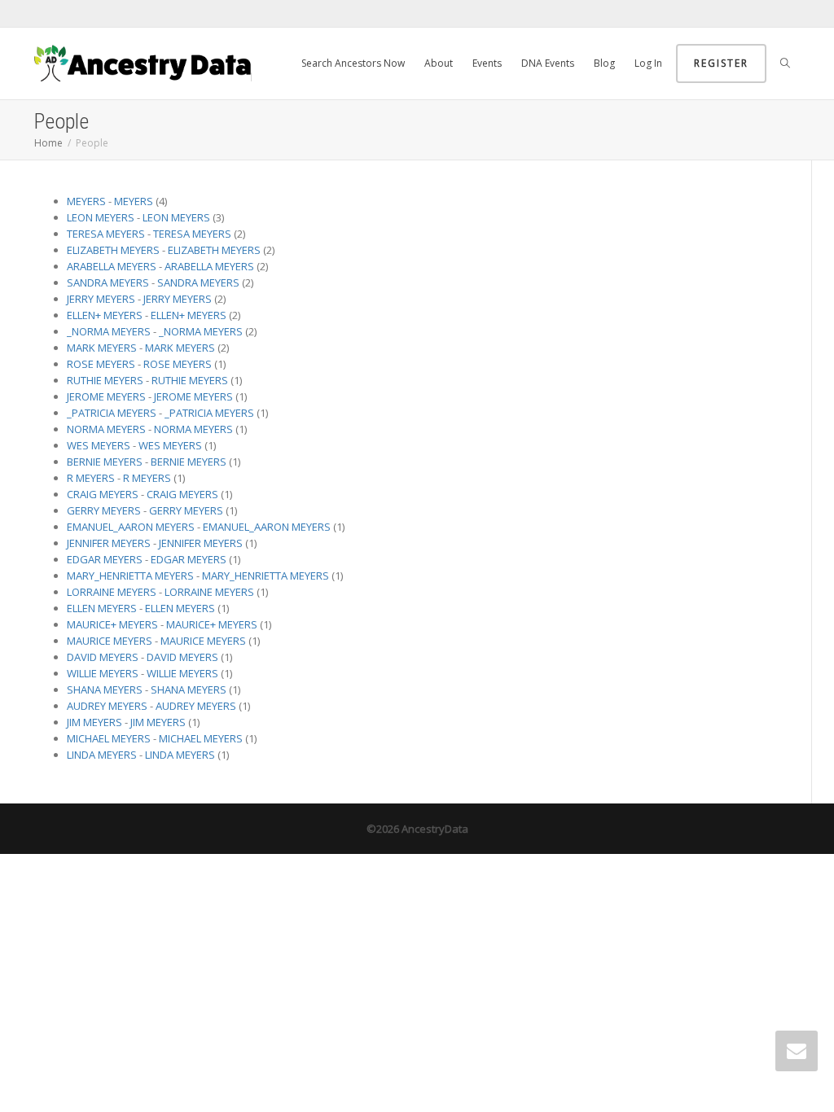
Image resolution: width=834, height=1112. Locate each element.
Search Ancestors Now (353, 63)
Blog (604, 63)
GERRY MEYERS (104, 510)
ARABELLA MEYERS (111, 266)
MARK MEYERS (102, 347)
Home (48, 143)
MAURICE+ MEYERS (112, 624)
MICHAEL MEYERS (109, 738)
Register (721, 63)
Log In (648, 63)
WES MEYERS (98, 445)
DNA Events (547, 63)
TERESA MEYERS (106, 233)
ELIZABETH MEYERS (113, 250)
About (438, 63)
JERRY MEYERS (101, 298)
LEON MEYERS (100, 217)
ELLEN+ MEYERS (105, 315)
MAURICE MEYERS (109, 640)
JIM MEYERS (94, 722)
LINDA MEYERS (102, 754)
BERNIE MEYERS (105, 461)
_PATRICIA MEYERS (111, 412)
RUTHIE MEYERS (105, 380)
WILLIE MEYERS (102, 673)
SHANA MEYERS (105, 689)
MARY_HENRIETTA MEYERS (130, 575)
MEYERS (86, 201)
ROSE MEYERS (101, 364)
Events (487, 63)
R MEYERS (91, 478)
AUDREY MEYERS (107, 705)
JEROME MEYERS (106, 396)
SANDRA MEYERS (108, 282)
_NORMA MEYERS (109, 331)
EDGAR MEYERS (105, 559)
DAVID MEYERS (102, 657)
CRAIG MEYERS (102, 494)
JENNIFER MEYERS (109, 543)
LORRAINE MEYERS (111, 591)
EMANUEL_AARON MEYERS (131, 526)
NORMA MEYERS (106, 429)
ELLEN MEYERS (102, 608)
